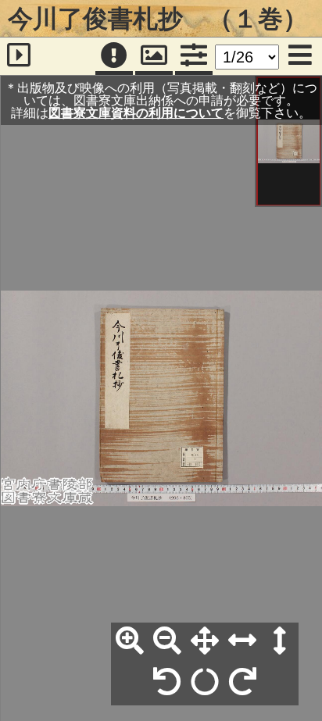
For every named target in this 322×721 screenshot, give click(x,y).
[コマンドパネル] (194, 56)
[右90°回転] (242, 682)
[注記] (114, 56)
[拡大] (129, 641)
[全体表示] (205, 641)
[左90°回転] (167, 682)
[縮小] (167, 641)
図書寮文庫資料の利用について (136, 112)
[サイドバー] (18, 56)
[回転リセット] (205, 682)
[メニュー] (300, 56)
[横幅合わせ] (242, 641)
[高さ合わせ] (280, 641)
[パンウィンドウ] (154, 56)
